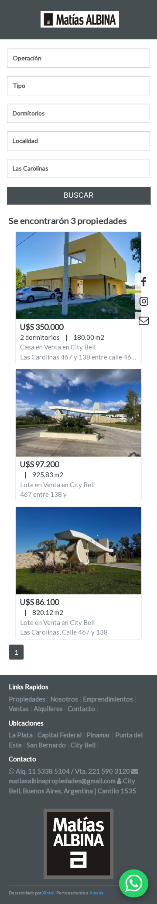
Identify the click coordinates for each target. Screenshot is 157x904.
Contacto (81, 708)
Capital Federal (60, 735)
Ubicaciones (26, 723)
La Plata (21, 735)
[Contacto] (144, 320)
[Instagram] (144, 301)
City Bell (83, 745)
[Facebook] (144, 281)
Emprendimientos (108, 699)
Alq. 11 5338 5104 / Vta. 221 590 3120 (72, 771)
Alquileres (48, 708)
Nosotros (64, 699)
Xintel (48, 892)
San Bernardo (46, 745)
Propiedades (27, 699)
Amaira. (97, 892)
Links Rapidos (28, 687)
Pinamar (98, 735)
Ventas (19, 708)
